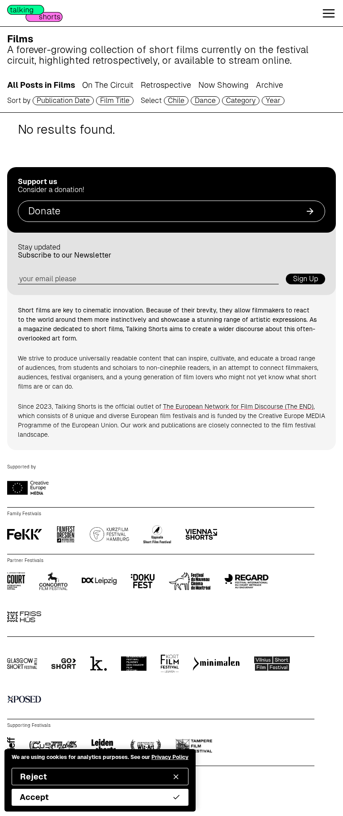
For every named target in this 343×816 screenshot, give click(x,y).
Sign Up (305, 279)
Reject (33, 776)
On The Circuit (108, 85)
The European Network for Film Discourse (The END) (238, 406)
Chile (176, 100)
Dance (205, 100)
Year (273, 100)
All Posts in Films (41, 85)
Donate (44, 211)
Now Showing (223, 85)
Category (240, 100)
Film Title (115, 100)
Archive (269, 85)
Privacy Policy (169, 757)
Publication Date (63, 100)
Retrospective (166, 85)
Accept (34, 797)
